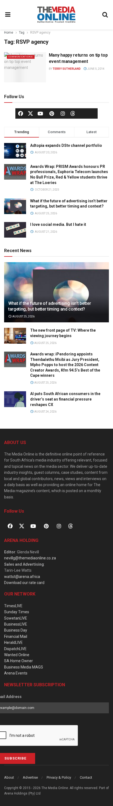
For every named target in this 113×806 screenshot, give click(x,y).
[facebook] (20, 113)
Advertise (30, 777)
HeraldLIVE (13, 642)
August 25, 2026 (23, 316)
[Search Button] (105, 15)
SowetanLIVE (15, 618)
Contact (86, 777)
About (9, 777)
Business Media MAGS (23, 667)
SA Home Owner (18, 661)
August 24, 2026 (45, 411)
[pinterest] (51, 113)
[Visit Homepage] (56, 15)
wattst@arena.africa (22, 576)
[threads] (73, 113)
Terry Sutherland (67, 68)
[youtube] (40, 113)
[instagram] (63, 113)
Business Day (15, 630)
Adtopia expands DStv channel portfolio (66, 145)
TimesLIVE (13, 606)
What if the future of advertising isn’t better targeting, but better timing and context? (49, 306)
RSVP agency (40, 32)
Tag (21, 32)
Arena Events (15, 673)
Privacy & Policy (59, 777)
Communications (21, 57)
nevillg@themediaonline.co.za (30, 558)
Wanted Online (16, 655)
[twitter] (30, 113)
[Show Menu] (8, 15)
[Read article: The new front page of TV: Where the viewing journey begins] (15, 335)
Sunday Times (16, 612)
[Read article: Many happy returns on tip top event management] (25, 67)
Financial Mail (15, 636)
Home (8, 32)
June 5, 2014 (95, 68)
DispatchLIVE (15, 649)
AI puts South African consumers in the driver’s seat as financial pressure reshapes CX (65, 399)
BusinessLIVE (15, 624)
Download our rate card (24, 582)
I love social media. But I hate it (58, 224)
